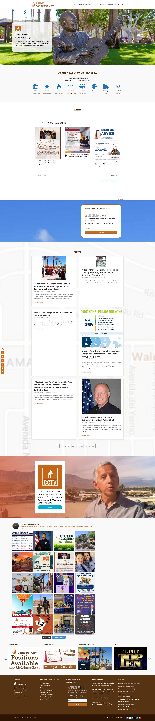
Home (73, 4)
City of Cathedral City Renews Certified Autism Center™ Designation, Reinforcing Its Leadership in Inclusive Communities (103, 691)
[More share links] (2, 372)
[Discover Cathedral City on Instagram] (132, 718)
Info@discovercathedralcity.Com (23, 697)
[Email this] (2, 368)
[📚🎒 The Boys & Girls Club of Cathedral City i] (85, 604)
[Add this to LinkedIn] (2, 364)
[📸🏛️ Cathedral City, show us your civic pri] (85, 562)
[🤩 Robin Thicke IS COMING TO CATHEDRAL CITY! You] (43, 562)
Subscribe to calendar (109, 181)
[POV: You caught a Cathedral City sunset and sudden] (22, 562)
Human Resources (45, 692)
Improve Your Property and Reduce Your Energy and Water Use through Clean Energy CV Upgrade (101, 354)
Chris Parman (47, 291)
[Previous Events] (36, 123)
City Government (44, 683)
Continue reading (39, 303)
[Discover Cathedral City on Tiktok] (135, 718)
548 (73, 446)
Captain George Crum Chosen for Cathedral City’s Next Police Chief (98, 418)
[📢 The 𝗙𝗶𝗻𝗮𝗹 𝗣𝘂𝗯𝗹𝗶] (22, 541)
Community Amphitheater (47, 697)
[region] (77, 37)
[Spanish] (118, 4)
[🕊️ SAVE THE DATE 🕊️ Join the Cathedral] (43, 624)
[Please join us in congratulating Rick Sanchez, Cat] (43, 541)
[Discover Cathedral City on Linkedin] (137, 718)
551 (86, 446)
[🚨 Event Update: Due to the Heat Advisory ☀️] (85, 624)
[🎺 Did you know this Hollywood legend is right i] (43, 583)
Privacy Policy (33, 717)
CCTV (117, 717)
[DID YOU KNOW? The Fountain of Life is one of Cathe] (85, 541)
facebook (54, 291)
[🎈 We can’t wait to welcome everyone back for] (22, 604)
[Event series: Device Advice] (116, 162)
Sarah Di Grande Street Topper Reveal (129, 683)
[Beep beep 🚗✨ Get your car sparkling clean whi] (85, 583)
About (110, 4)
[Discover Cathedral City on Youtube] (140, 718)
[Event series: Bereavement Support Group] (88, 154)
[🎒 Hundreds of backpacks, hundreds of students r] (22, 583)
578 (93, 446)
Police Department (45, 685)
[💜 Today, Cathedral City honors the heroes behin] (64, 583)
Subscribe (103, 4)
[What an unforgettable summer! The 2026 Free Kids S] (64, 604)
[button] (77, 37)
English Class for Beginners (126, 707)
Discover (80, 4)
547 (69, 446)
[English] (115, 4)
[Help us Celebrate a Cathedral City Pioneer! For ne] (64, 562)
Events (112, 717)
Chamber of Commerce (46, 694)
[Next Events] (39, 123)
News (96, 4)
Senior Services (44, 699)
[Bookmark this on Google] (2, 360)
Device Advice (102, 164)
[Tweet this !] (2, 356)
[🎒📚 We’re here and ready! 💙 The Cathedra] (64, 624)
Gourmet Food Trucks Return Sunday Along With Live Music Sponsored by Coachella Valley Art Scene (52, 286)
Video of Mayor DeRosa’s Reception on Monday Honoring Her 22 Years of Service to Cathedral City (100, 272)
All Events (121, 199)
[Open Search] (123, 4)
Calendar (88, 4)
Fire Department (44, 688)
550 (82, 446)
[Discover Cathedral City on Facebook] (127, 718)
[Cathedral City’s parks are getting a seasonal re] (64, 541)
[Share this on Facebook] (2, 352)
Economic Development (46, 690)
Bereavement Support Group (78, 156)
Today (43, 123)
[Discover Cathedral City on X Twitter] (130, 718)
